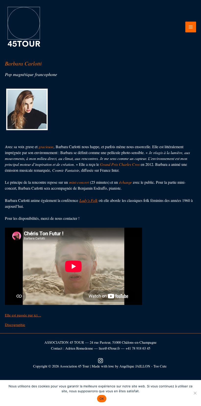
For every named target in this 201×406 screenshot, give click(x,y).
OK (102, 399)
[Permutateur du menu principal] (190, 27)
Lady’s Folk (88, 200)
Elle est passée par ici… (23, 315)
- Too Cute (159, 366)
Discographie (15, 324)
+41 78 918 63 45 (138, 348)
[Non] (194, 393)
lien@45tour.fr (109, 348)
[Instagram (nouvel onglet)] (100, 360)
